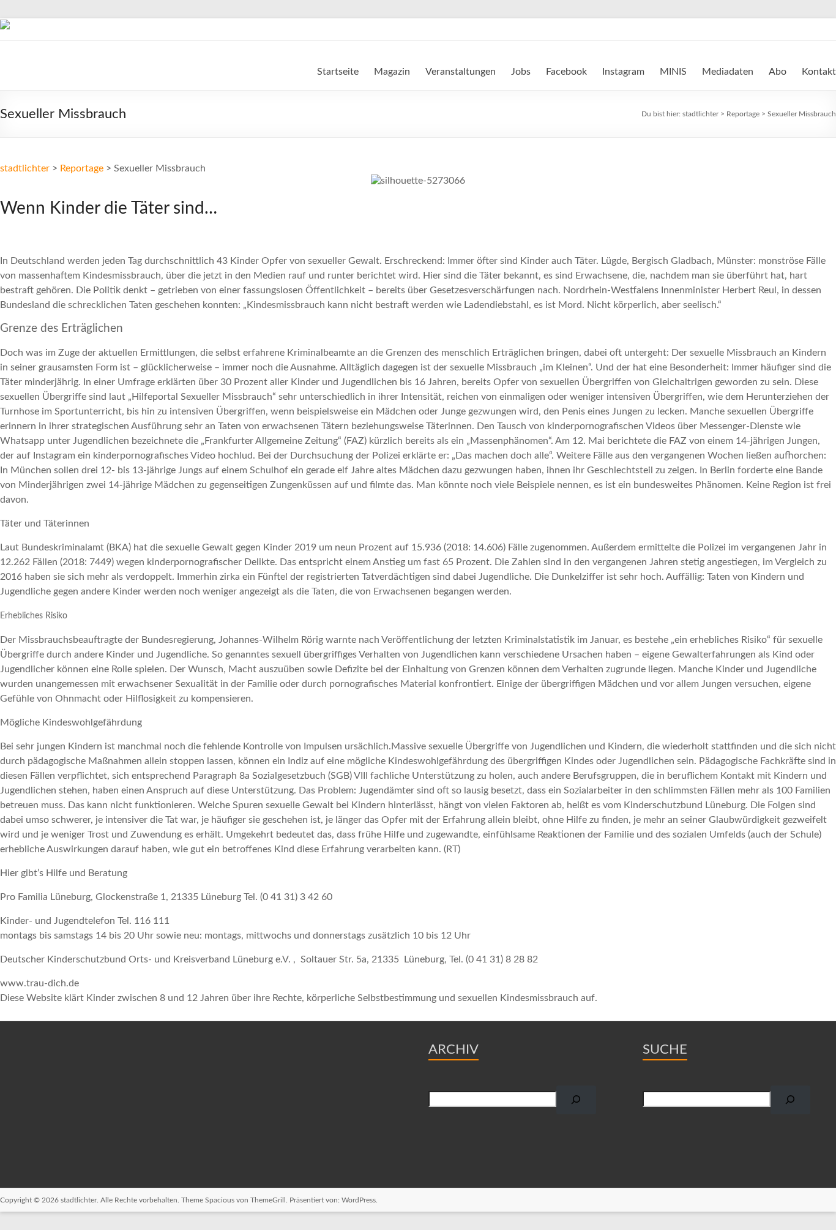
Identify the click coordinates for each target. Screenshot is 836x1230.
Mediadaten (727, 72)
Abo (777, 72)
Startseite (338, 72)
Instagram (623, 72)
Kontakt (819, 72)
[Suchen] (576, 1100)
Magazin (392, 72)
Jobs (521, 72)
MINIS (673, 72)
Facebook (566, 72)
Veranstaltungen (460, 72)
